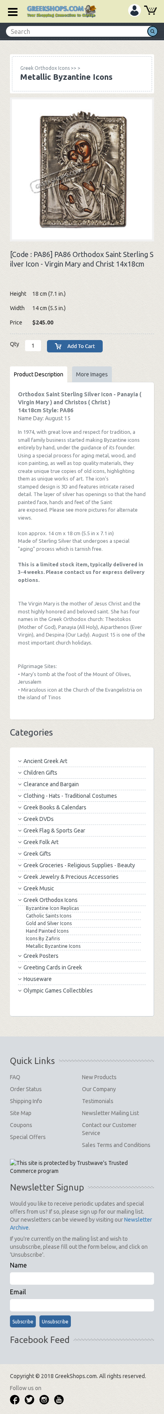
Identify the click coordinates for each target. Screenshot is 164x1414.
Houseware (37, 979)
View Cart (150, 11)
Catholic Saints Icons (48, 915)
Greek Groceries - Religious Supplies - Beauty (79, 865)
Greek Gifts (37, 853)
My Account (134, 10)
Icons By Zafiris (43, 938)
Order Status (26, 1089)
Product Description (38, 374)
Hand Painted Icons (47, 930)
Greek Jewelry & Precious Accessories (71, 877)
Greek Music (38, 888)
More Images (92, 374)
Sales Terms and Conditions (116, 1145)
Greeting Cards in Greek (52, 967)
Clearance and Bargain (51, 784)
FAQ (15, 1077)
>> (48, 68)
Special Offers (28, 1137)
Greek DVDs (38, 819)
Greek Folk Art (41, 842)
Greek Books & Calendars (54, 807)
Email (18, 1292)
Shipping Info (26, 1101)
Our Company (99, 1089)
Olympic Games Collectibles (58, 990)
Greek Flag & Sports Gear (54, 830)
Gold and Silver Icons (49, 923)
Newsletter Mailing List (110, 1113)
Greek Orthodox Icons (50, 900)
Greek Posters (41, 956)
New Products (99, 1077)
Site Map (20, 1113)
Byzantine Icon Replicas (52, 908)
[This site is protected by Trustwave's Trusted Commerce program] (81, 1167)
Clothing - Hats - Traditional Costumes (70, 796)
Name (18, 1265)
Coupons (21, 1125)
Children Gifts (40, 772)
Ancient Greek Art (45, 761)
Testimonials (97, 1101)
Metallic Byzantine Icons (53, 946)
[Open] (10, 11)
